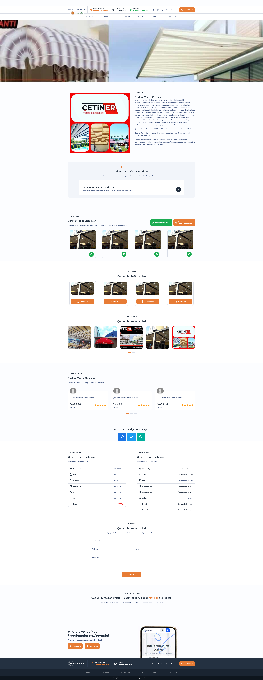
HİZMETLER (125, 17)
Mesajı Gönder (131, 574)
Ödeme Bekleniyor (185, 475)
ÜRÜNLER (155, 17)
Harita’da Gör (121, 10)
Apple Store (77, 646)
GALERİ (141, 17)
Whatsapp (140, 10)
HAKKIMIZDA (108, 17)
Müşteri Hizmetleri (100, 10)
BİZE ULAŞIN (172, 17)
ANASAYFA (90, 17)
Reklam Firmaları (131, 602)
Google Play (94, 646)
